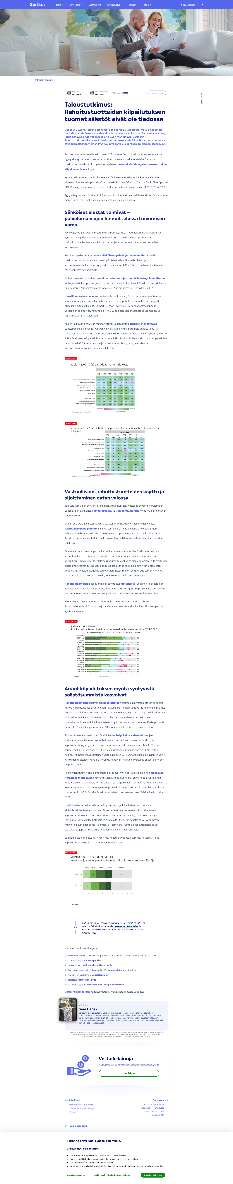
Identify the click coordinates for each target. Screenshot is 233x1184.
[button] (60, 4)
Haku (146, 4)
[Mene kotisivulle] (37, 5)
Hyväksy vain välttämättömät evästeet (112, 1175)
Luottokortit (95, 4)
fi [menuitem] (198, 4)
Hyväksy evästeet (153, 1175)
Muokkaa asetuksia (76, 1175)
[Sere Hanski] (69, 93)
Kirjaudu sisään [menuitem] (188, 4)
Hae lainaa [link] (129, 1073)
